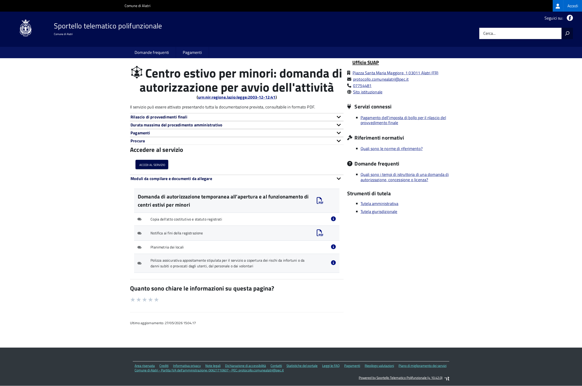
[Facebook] (569, 18)
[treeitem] (567, 6)
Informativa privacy (187, 365)
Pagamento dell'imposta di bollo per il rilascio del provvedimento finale (403, 120)
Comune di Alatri (138, 5)
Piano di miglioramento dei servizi (423, 365)
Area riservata (145, 365)
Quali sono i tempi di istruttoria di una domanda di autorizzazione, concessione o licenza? (405, 177)
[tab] (237, 117)
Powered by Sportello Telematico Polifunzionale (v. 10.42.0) (400, 377)
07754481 (362, 86)
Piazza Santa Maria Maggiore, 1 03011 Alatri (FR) (396, 73)
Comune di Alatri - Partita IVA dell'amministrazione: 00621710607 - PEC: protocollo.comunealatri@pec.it (209, 370)
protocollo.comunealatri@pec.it (381, 79)
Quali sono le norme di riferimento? (392, 148)
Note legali (213, 365)
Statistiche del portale (302, 365)
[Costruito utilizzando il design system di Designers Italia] (447, 379)
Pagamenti (192, 52)
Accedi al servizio (151, 164)
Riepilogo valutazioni (379, 365)
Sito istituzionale (367, 92)
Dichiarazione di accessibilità (245, 365)
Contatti (276, 365)
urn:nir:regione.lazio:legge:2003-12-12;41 (236, 97)
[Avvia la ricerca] (567, 33)
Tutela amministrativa (380, 204)
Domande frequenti (152, 52)
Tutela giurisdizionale (379, 211)
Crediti (163, 365)
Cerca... (489, 33)
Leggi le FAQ (331, 365)
